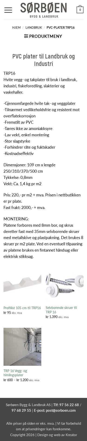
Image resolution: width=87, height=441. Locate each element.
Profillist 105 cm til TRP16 (22, 308)
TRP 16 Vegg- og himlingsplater (15, 373)
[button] (8, 10)
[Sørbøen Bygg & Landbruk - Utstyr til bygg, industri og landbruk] (43, 10)
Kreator (71, 435)
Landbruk (34, 27)
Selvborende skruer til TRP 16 (61, 310)
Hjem (16, 27)
